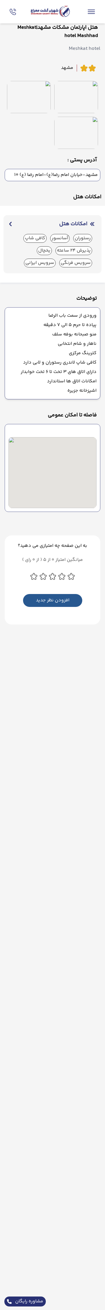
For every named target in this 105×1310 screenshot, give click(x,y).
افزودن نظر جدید (52, 600)
